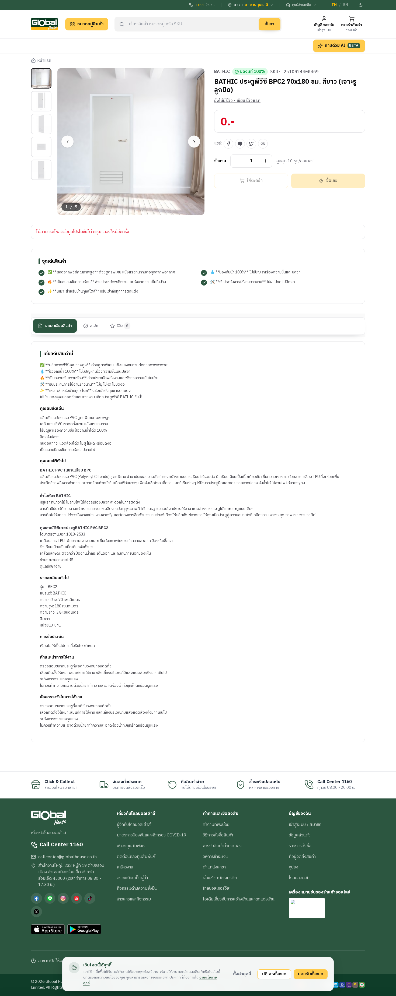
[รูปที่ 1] (41, 78)
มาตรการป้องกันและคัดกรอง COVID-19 (151, 835)
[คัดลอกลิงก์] (263, 144)
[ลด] (237, 161)
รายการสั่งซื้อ (300, 845)
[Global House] (44, 24)
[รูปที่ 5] (41, 170)
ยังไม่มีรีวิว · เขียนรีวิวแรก (237, 101)
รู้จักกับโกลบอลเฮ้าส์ (134, 824)
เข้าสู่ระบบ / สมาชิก (305, 824)
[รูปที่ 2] (41, 101)
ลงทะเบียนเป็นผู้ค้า (132, 877)
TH (334, 5)
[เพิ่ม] (266, 161)
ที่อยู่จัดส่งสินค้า (302, 856)
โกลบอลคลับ (299, 877)
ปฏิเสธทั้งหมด (274, 973)
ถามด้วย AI (342, 45)
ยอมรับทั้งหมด (310, 973)
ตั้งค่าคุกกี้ (242, 973)
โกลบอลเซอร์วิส (216, 888)
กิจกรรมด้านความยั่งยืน (137, 888)
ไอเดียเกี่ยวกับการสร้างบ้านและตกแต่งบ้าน (239, 899)
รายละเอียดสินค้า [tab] (58, 326)
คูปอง (293, 867)
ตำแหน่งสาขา (214, 867)
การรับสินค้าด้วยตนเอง (222, 845)
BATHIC (222, 72)
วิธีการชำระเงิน (215, 856)
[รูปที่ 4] (41, 147)
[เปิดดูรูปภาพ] (131, 141)
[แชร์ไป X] (251, 144)
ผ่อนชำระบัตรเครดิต (220, 877)
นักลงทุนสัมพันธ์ (131, 845)
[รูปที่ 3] (41, 124)
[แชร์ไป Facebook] (228, 144)
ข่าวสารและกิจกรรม (134, 899)
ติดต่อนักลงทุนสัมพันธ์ (136, 856)
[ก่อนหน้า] (67, 142)
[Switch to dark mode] (361, 5)
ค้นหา (269, 23)
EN (345, 5)
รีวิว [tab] (123, 326)
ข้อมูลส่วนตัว (300, 835)
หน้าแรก (44, 61)
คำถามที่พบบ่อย (216, 824)
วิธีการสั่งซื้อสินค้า (218, 835)
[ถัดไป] (194, 142)
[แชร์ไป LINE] (240, 144)
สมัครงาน (125, 867)
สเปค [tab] (94, 326)
